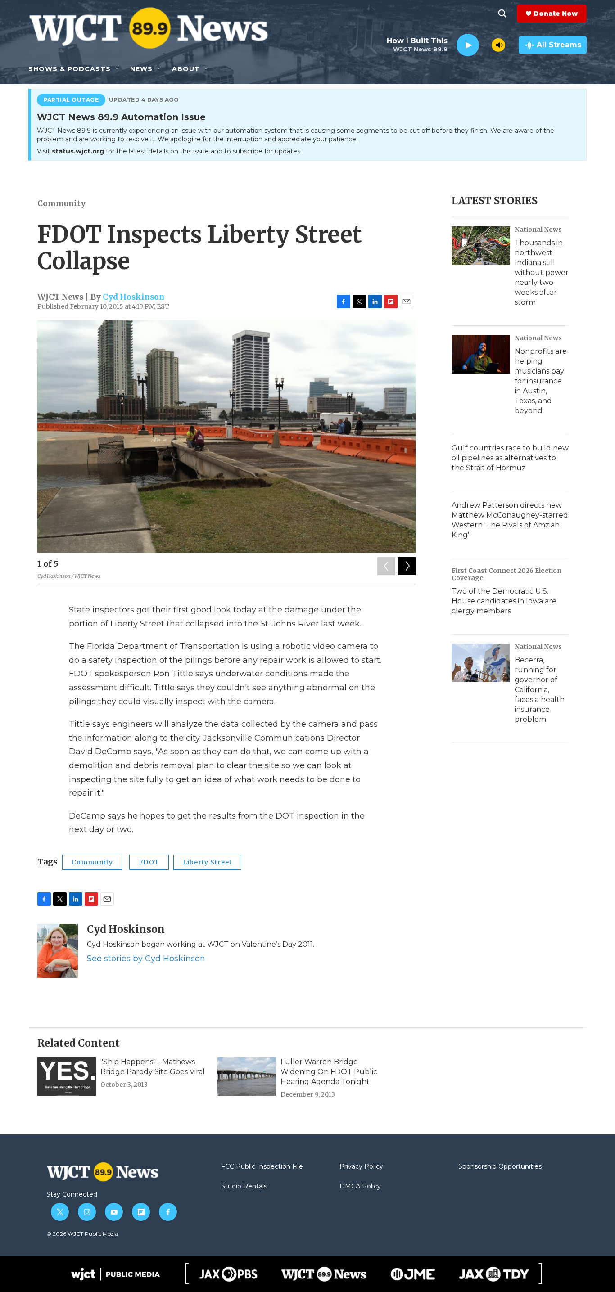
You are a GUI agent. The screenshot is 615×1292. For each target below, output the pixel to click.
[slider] (485, 45)
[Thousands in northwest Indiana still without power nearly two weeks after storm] (481, 245)
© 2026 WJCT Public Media (82, 1233)
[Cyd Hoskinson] (57, 951)
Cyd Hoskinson (133, 297)
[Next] (407, 566)
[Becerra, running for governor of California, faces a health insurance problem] (481, 663)
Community (61, 203)
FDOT (149, 862)
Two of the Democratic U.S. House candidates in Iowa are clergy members (504, 601)
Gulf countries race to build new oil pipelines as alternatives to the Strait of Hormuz (510, 458)
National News (538, 229)
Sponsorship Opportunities (500, 1166)
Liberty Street (207, 862)
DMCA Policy (360, 1186)
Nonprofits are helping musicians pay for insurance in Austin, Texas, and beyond (541, 381)
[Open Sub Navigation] (117, 68)
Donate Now (556, 13)
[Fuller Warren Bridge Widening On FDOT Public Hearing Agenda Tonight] (246, 1076)
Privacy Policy (361, 1166)
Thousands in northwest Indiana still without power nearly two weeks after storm (542, 272)
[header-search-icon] (502, 13)
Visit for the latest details (169, 151)
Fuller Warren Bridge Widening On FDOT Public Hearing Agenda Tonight (328, 1072)
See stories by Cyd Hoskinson (146, 958)
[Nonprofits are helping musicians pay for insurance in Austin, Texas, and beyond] (481, 354)
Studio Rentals (244, 1186)
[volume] (498, 45)
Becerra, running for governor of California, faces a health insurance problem (540, 690)
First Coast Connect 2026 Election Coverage (506, 574)
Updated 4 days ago (144, 100)
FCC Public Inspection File (262, 1166)
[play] (468, 45)
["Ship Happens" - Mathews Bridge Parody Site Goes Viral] (66, 1076)
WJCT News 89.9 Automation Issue (121, 117)
